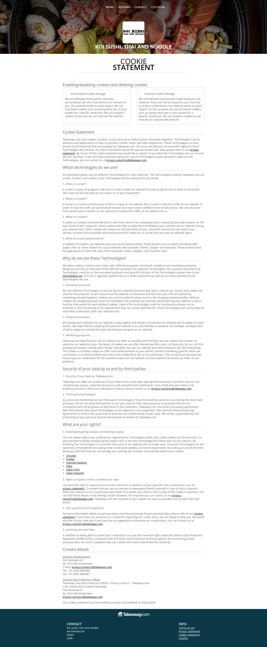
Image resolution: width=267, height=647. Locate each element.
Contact (140, 7)
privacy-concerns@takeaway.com (126, 160)
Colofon (183, 638)
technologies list (72, 276)
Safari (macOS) (75, 473)
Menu (110, 7)
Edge (69, 466)
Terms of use (187, 628)
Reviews (124, 7)
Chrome (71, 455)
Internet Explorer (76, 462)
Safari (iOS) (73, 469)
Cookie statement (189, 634)
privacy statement (73, 488)
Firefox (70, 459)
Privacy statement (189, 631)
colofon (158, 7)
